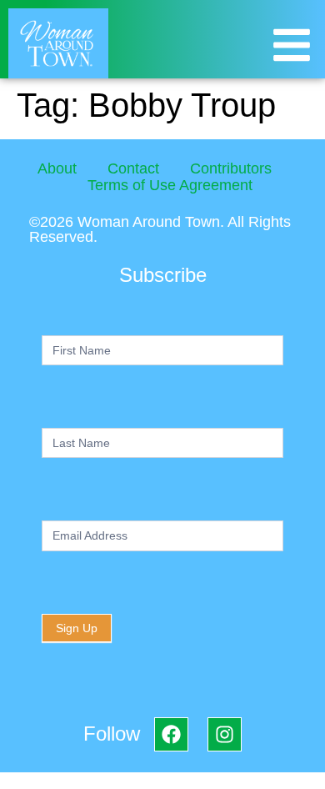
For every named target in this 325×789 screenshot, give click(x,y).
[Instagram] (225, 734)
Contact (133, 168)
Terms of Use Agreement (170, 185)
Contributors (231, 168)
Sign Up (77, 628)
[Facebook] (171, 734)
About (57, 168)
